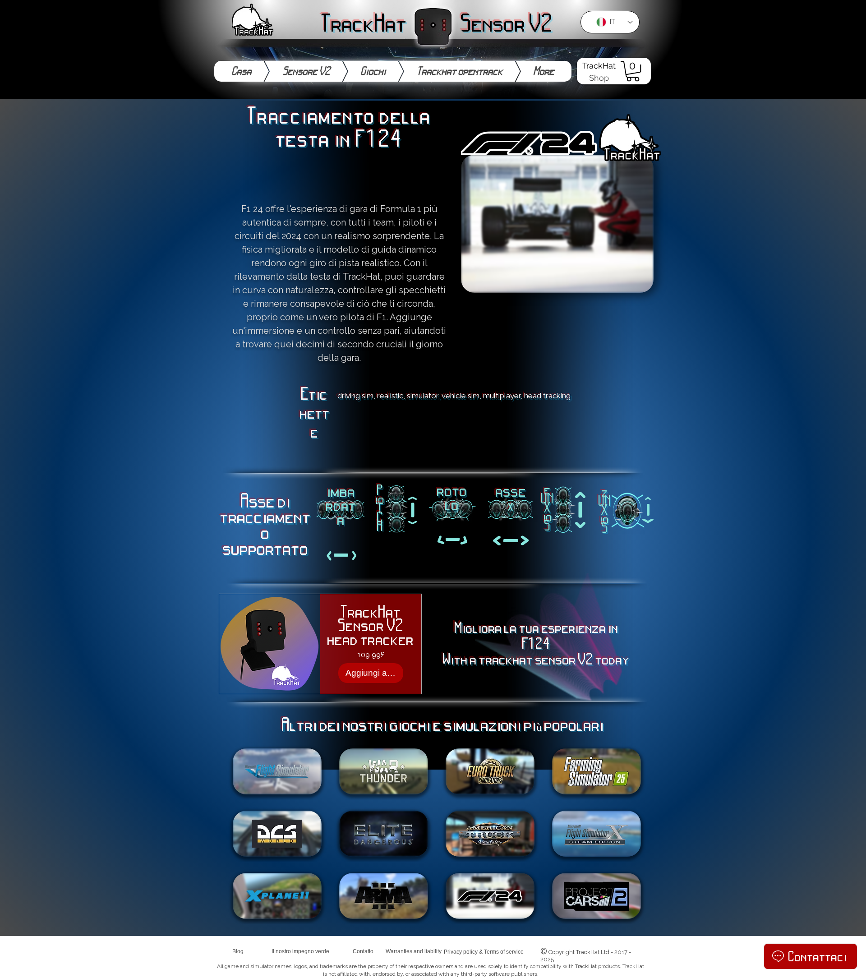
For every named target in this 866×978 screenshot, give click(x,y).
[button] (633, 71)
